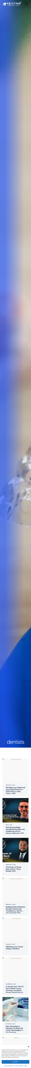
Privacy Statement (18, 1065)
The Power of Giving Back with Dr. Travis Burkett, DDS (13, 869)
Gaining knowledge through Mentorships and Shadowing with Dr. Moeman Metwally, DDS (15, 830)
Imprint (25, 1065)
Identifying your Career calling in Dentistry (14, 948)
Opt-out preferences (8, 1065)
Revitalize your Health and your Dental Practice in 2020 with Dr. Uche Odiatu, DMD (15, 790)
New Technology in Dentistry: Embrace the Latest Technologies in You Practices (14, 1029)
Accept (15, 1062)
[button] (28, 1047)
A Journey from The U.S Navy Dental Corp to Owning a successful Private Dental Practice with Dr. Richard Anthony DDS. (15, 991)
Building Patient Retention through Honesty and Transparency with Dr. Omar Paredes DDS (15, 910)
